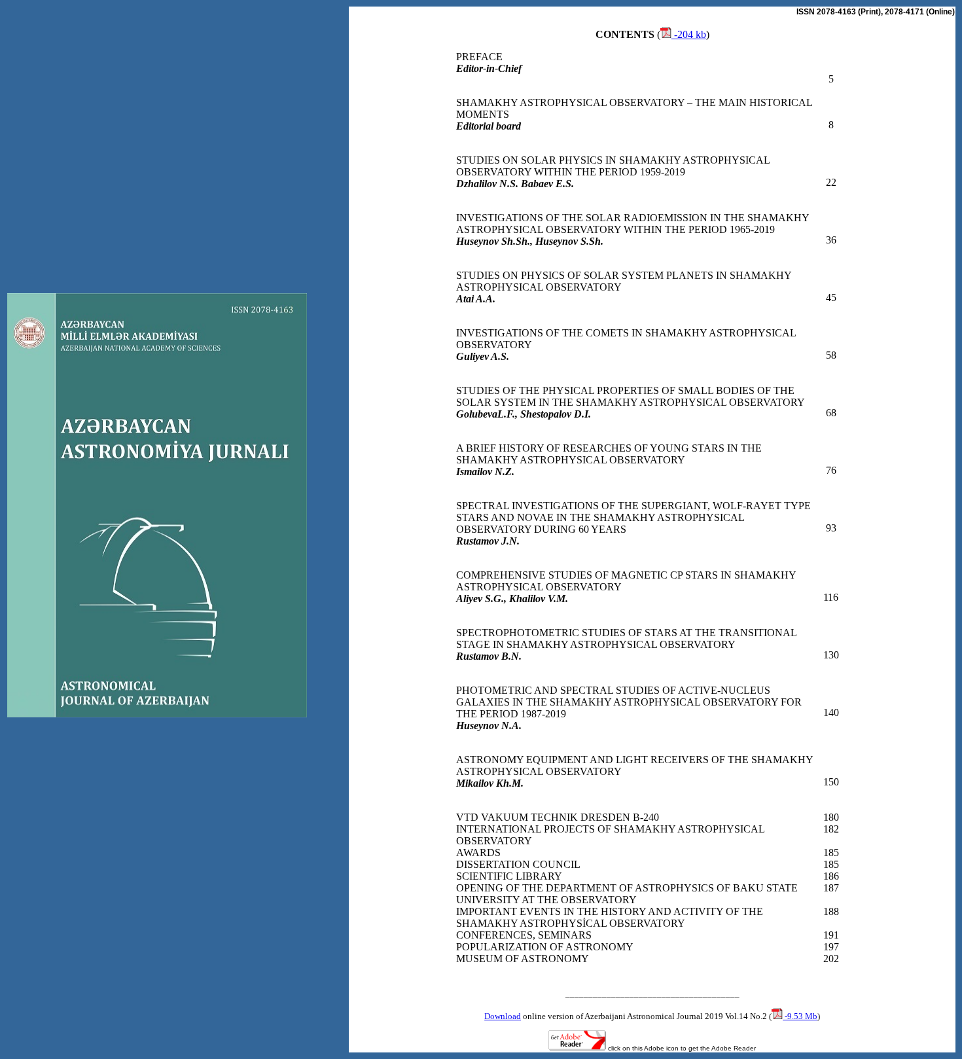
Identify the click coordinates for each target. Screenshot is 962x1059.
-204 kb (688, 34)
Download (502, 1016)
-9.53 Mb (800, 1016)
